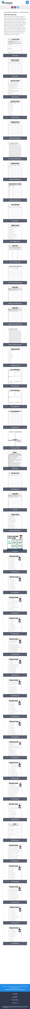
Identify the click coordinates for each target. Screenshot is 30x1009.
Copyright (15, 997)
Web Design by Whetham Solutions (17, 1007)
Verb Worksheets (24, 12)
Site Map (15, 994)
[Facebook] (15, 7)
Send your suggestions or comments (15, 989)
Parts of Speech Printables (11, 12)
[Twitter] (18, 7)
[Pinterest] (12, 7)
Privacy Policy (15, 1000)
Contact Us (15, 1003)
